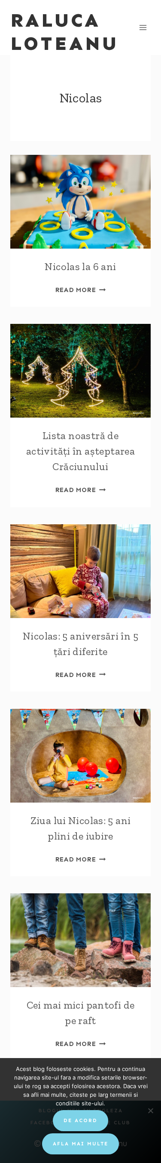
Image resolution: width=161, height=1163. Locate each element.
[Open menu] (143, 27)
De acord (80, 1120)
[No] (150, 1110)
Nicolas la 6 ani (80, 266)
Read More (80, 290)
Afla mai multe (80, 1144)
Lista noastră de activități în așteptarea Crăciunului (80, 451)
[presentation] (80, 202)
